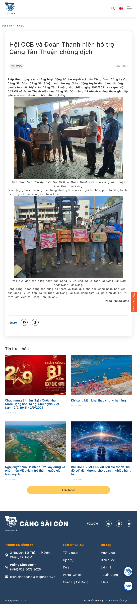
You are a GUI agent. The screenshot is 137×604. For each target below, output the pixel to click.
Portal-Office (72, 575)
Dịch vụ (68, 560)
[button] (24, 322)
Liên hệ (106, 567)
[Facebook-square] (119, 524)
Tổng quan (70, 552)
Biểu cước (108, 560)
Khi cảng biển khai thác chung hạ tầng (98, 400)
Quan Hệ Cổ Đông (76, 582)
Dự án (67, 567)
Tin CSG (19, 25)
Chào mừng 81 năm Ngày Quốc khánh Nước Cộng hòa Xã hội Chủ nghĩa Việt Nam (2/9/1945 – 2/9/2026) (32, 404)
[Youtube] (129, 524)
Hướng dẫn (109, 552)
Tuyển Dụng (109, 575)
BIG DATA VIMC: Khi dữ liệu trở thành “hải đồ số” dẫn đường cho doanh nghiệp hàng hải (101, 470)
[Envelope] (109, 524)
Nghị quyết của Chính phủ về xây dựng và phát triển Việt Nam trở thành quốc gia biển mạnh (35, 470)
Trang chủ (7, 25)
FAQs (104, 582)
